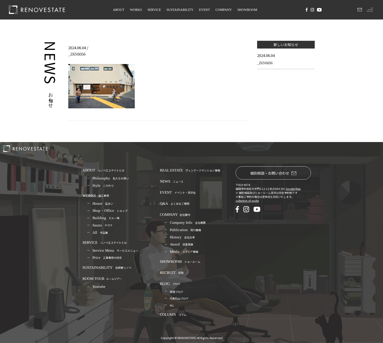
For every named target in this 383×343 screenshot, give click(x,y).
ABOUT (118, 10)
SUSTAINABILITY (179, 10)
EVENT (204, 10)
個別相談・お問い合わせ (269, 173)
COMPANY (223, 10)
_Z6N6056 (265, 63)
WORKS (136, 10)
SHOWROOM (247, 10)
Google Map (293, 189)
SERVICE (154, 10)
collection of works (247, 201)
